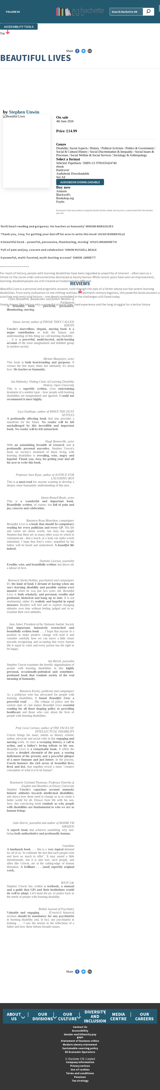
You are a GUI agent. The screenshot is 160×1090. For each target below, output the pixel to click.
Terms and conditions (80, 1073)
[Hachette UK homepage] (80, 11)
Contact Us (80, 1027)
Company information (80, 1062)
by (6, 111)
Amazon (61, 191)
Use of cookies (80, 1069)
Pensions (80, 1077)
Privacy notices (80, 1066)
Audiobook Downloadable (72, 173)
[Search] (148, 12)
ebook (60, 166)
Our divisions (42, 1016)
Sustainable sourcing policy (80, 1048)
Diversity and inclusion (95, 1016)
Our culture (67, 1016)
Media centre (118, 1016)
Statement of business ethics (80, 1041)
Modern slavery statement (80, 1044)
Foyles (60, 201)
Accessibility (80, 1030)
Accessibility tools (19, 27)
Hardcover (62, 170)
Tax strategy (80, 1080)
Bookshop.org (65, 198)
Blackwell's (63, 194)
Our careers (144, 1016)
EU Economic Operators (80, 1052)
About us (14, 1016)
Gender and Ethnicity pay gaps (80, 1036)
